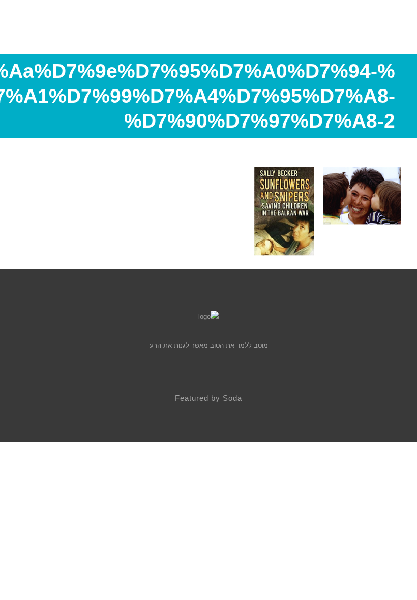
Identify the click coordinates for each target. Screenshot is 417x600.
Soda (232, 398)
